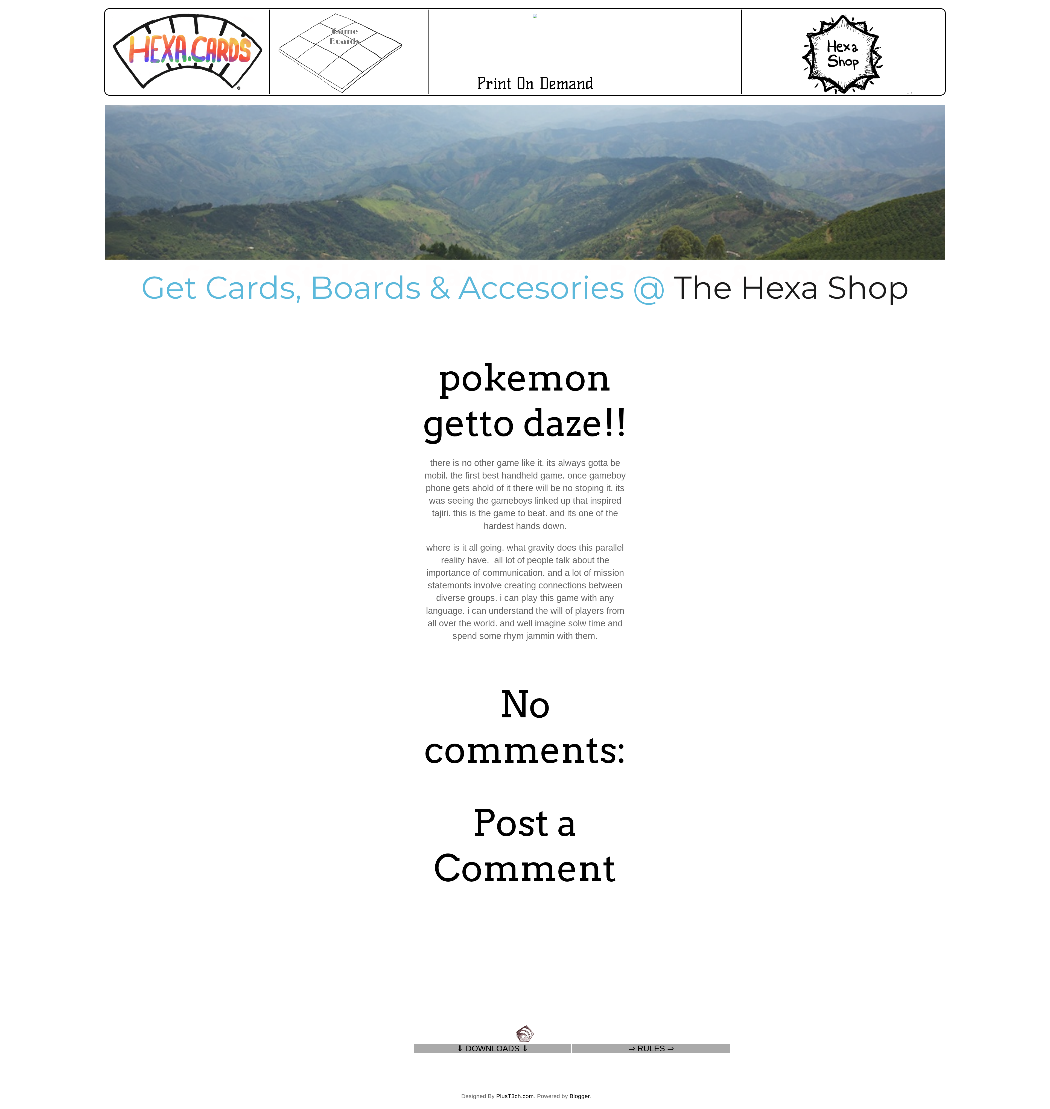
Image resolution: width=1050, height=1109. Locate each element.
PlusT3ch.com (515, 1096)
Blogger (580, 1096)
